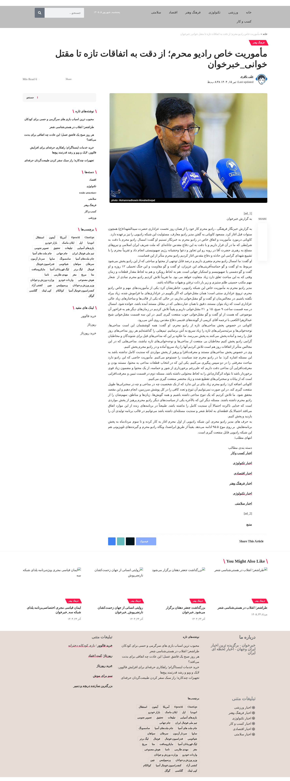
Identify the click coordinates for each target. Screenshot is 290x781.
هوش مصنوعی (86, 279)
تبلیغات (68, 248)
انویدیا (90, 242)
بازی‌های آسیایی (85, 248)
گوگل (91, 295)
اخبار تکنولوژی (242, 463)
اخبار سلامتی (243, 503)
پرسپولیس (62, 285)
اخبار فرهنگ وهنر (240, 483)
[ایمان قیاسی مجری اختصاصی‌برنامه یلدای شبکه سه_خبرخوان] (52, 584)
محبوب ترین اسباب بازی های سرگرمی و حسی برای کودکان (59, 119)
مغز (75, 274)
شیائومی (63, 263)
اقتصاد (92, 179)
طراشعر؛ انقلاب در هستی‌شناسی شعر (72, 127)
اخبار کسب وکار (241, 453)
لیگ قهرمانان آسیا (59, 269)
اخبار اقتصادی (243, 473)
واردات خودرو (66, 279)
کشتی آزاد (37, 285)
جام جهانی (61, 253)
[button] (49, 79)
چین (49, 285)
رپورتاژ (91, 324)
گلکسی (33, 290)
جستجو (30, 97)
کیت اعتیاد (95, 655)
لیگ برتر (78, 269)
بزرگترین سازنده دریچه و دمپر (92, 685)
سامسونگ (65, 258)
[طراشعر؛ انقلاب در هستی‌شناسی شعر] (238, 584)
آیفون (52, 237)
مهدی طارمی (61, 274)
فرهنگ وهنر (259, 42)
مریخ (83, 274)
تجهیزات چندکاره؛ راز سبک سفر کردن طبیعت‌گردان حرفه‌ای (59, 160)
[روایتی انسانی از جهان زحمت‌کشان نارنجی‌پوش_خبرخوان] (114, 584)
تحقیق (56, 248)
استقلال (40, 237)
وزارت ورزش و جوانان (42, 279)
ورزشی (92, 217)
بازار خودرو (51, 242)
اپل (81, 242)
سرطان (90, 263)
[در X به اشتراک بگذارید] (55, 79)
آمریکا (63, 237)
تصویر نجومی (41, 248)
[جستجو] (40, 13)
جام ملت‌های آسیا (85, 258)
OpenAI (75, 237)
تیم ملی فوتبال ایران (83, 253)
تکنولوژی (91, 186)
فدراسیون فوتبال (45, 263)
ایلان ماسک (68, 242)
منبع (249, 524)
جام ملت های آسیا (42, 253)
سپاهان (77, 263)
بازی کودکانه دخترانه (81, 645)
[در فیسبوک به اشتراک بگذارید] (61, 79)
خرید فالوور (88, 316)
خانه (265, 33)
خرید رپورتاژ (88, 333)
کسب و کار (90, 211)
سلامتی (92, 198)
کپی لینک (46, 290)
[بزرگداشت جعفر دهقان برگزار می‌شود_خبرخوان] (176, 584)
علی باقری (247, 76)
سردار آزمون (38, 258)
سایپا (52, 258)
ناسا (47, 274)
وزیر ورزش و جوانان (83, 285)
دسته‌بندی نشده (87, 192)
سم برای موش (102, 675)
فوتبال (90, 269)
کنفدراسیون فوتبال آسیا (81, 290)
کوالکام (60, 290)
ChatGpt (89, 237)
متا (92, 274)
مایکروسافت (38, 269)
